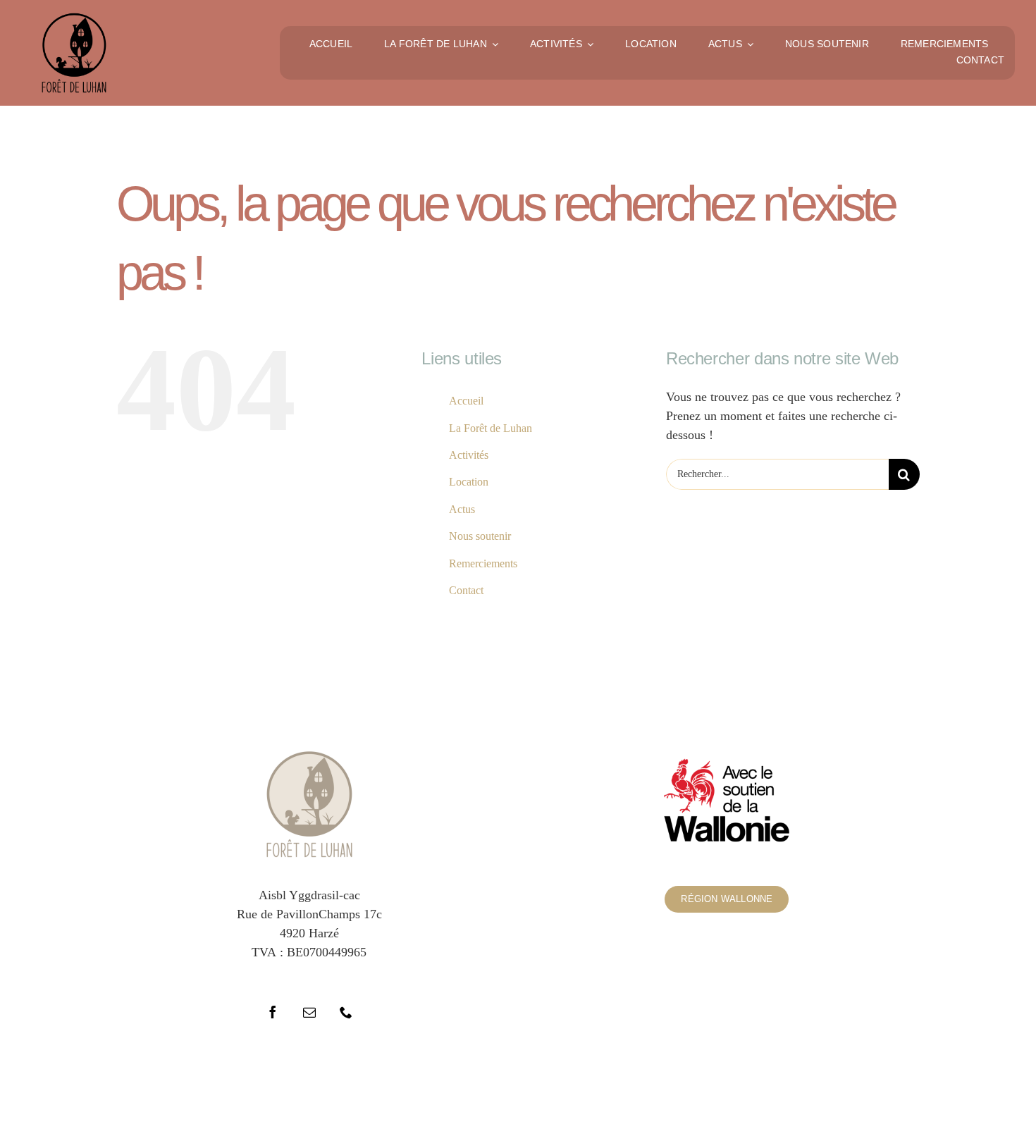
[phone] (346, 1012)
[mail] (309, 1012)
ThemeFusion (514, 1091)
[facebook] (273, 1012)
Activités (468, 455)
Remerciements (483, 563)
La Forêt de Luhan (490, 428)
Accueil (466, 401)
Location (468, 482)
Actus (462, 509)
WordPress (676, 1091)
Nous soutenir (480, 536)
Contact (466, 590)
